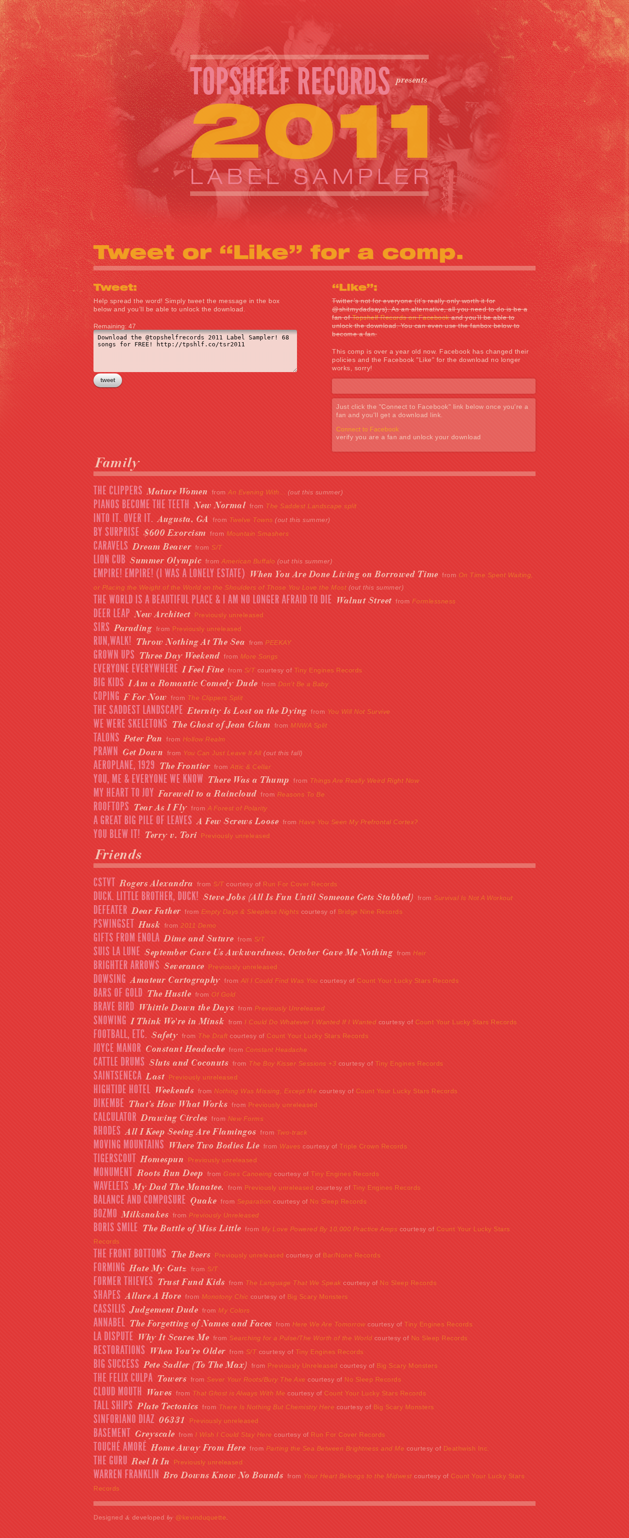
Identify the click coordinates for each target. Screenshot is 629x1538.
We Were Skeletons (130, 724)
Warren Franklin (126, 1474)
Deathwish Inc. (466, 1448)
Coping (106, 696)
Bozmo (105, 1214)
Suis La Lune (116, 951)
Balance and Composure (139, 1200)
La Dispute (113, 1336)
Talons (106, 738)
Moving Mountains (128, 1145)
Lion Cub (109, 560)
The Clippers (118, 491)
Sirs (101, 627)
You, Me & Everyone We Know (148, 779)
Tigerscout (114, 1158)
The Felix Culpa (123, 1378)
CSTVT (104, 883)
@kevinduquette (200, 1517)
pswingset (113, 924)
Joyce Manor (117, 1048)
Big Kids (108, 682)
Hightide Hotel (122, 1089)
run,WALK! (112, 641)
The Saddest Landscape (138, 710)
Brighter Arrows (126, 965)
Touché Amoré (120, 1447)
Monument (113, 1172)
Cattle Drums (119, 1062)
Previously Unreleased (303, 1365)
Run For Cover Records (300, 884)
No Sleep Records (338, 1201)
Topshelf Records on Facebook (400, 317)
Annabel (109, 1323)
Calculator (115, 1117)
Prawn (105, 751)
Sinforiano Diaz (124, 1419)
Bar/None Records (351, 1255)
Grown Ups (114, 655)
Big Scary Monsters (317, 1296)
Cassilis (109, 1309)
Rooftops (111, 807)
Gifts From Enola (126, 938)
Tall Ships (113, 1405)
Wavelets (111, 1186)
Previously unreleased (229, 615)
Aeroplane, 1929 (124, 765)
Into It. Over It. (123, 518)
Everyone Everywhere (135, 669)
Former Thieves (123, 1281)
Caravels (110, 546)
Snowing (110, 1020)
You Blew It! (116, 834)
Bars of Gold (118, 993)
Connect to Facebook (367, 429)
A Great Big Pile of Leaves (142, 820)
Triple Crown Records (373, 1146)
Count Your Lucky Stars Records (408, 980)
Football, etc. (120, 1034)
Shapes (107, 1295)
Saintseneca (117, 1076)
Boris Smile (115, 1227)
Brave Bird (113, 1007)
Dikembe (108, 1103)
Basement (112, 1433)
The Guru (110, 1461)
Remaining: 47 (114, 326)
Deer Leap (111, 613)
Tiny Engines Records (328, 670)
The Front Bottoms (130, 1254)
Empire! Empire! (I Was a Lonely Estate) (169, 573)
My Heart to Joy (123, 793)
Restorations (119, 1350)
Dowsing (109, 979)
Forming (109, 1267)
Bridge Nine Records (370, 911)
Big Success (116, 1364)
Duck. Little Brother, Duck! (146, 896)
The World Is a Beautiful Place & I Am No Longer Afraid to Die (212, 600)
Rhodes (107, 1131)
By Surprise (116, 532)
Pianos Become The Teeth (141, 504)
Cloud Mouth (117, 1392)
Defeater (110, 910)
